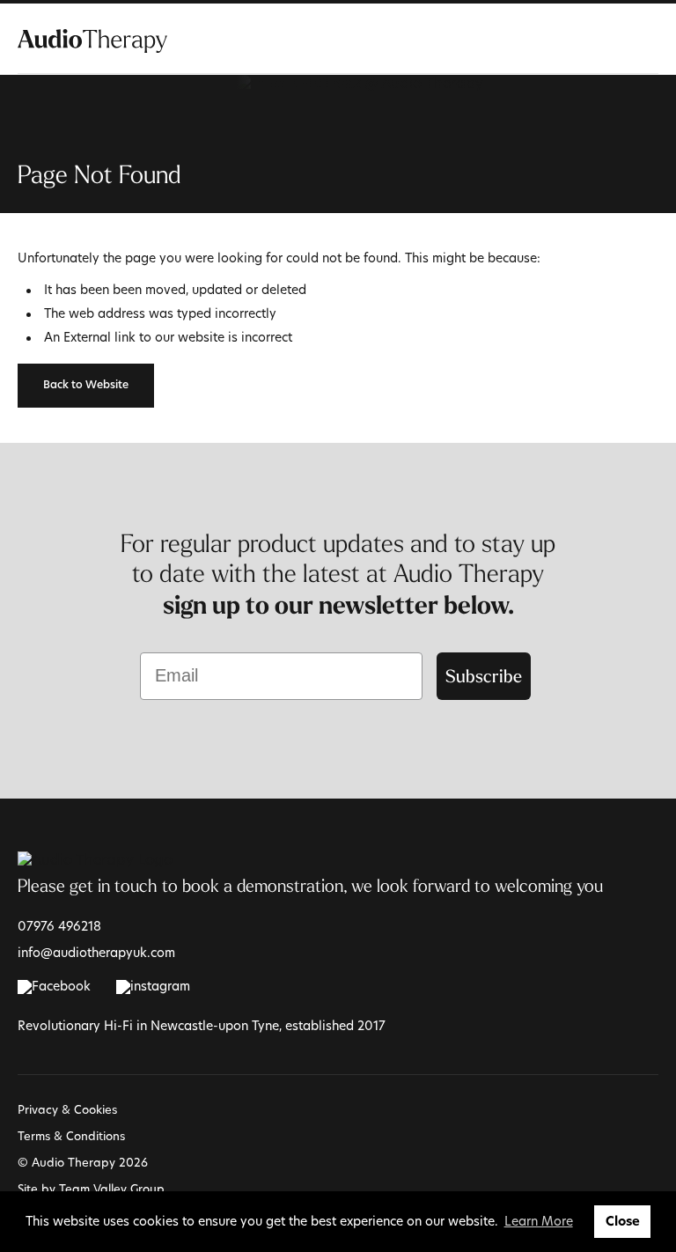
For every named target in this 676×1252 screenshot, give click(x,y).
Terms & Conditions (71, 1136)
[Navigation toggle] (647, 39)
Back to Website (86, 385)
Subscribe (483, 676)
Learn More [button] (538, 1220)
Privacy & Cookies (67, 1109)
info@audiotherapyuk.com (96, 952)
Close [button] (623, 1221)
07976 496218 (59, 925)
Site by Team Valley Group (91, 1189)
